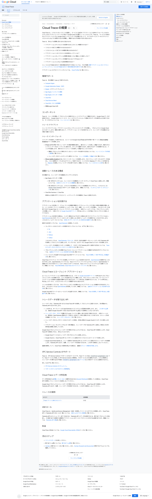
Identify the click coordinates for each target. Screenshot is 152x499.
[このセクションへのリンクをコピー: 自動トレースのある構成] (64, 171)
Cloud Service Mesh (51, 100)
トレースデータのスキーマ (64, 317)
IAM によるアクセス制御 (78, 413)
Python (50, 237)
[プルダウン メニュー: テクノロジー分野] (32, 2)
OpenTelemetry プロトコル (65, 240)
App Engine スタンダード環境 (53, 95)
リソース (25, 10)
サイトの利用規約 (45, 495)
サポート (57, 481)
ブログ (121, 479)
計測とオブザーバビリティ (71, 220)
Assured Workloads (82, 379)
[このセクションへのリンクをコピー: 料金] (47, 426)
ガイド (8, 10)
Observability (59, 23)
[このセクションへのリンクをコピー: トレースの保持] (57, 392)
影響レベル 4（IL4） (59, 379)
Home (43, 23)
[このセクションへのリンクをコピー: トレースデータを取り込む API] (69, 300)
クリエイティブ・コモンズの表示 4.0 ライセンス (73, 464)
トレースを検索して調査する (87, 156)
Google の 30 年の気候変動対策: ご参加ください (76, 495)
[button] (10, 41)
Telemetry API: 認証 (51, 420)
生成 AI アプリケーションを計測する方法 (61, 252)
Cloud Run (48, 97)
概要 (3, 10)
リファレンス (16, 10)
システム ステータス (60, 486)
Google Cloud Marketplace (29, 484)
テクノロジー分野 (25, 2)
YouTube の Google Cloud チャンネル (129, 486)
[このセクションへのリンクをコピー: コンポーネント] (57, 112)
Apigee (47, 89)
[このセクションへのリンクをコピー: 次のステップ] (55, 436)
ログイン (148, 2)
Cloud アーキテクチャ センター (95, 486)
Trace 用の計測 (59, 265)
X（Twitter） (123, 484)
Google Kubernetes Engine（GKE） (55, 86)
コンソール (125, 2)
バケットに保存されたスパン (52, 400)
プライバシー (36, 495)
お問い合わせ (26, 486)
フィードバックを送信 (102, 28)
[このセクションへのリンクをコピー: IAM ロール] (53, 407)
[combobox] (111, 1)
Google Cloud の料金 (28, 481)
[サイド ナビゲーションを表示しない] (19, 496)
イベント (122, 481)
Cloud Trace (9, 7)
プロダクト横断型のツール (41, 2)
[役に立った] (106, 24)
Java (50, 232)
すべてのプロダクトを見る (29, 479)
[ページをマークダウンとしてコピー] (74, 28)
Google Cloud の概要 (93, 481)
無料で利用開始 (144, 7)
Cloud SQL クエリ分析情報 (52, 103)
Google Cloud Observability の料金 (70, 430)
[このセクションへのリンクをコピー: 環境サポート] (55, 76)
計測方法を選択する (86, 220)
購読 (135, 495)
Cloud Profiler (75, 70)
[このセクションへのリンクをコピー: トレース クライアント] (59, 125)
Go (49, 229)
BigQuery (50, 163)
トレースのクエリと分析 (96, 163)
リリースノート (59, 484)
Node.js (51, 235)
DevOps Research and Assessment (84, 446)
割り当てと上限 (66, 443)
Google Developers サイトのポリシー (67, 466)
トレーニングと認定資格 (94, 489)
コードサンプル (91, 484)
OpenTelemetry (46, 218)
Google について (27, 495)
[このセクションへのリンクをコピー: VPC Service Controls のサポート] (72, 352)
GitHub (89, 479)
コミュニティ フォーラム (61, 479)
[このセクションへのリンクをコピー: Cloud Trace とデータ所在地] (68, 375)
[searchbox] (10, 15)
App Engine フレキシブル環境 (53, 92)
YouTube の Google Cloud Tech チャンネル (130, 489)
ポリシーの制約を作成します (89, 346)
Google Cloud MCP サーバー (69, 211)
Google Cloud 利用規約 (57, 495)
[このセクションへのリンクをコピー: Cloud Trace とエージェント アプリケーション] (84, 272)
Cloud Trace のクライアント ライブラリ (76, 265)
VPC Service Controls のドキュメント (55, 366)
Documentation (50, 23)
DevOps (47, 446)
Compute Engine (49, 83)
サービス (74, 360)
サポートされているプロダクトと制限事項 (57, 369)
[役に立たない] (108, 24)
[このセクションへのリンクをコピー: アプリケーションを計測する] (68, 201)
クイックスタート (50, 440)
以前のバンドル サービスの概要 (65, 183)
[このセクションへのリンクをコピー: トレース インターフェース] (63, 137)
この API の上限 (103, 308)
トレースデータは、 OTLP (52, 313)
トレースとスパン (65, 120)
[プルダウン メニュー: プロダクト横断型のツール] (50, 2)
